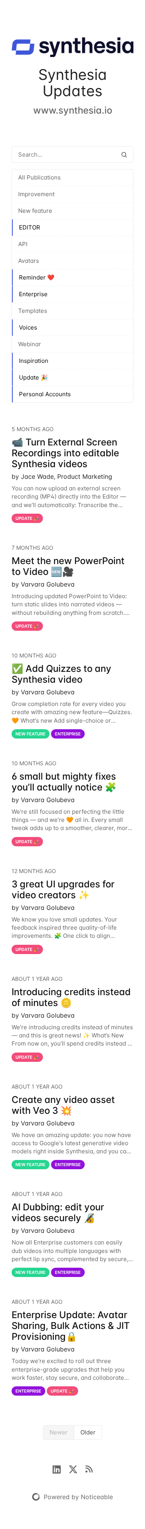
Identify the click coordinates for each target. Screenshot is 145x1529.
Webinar (29, 344)
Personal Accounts (45, 394)
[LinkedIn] (60, 1468)
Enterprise (33, 294)
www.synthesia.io (72, 110)
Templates (32, 310)
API (22, 244)
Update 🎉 (33, 377)
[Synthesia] (72, 48)
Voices (28, 327)
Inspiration (33, 360)
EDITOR (29, 227)
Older (88, 1432)
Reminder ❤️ (37, 277)
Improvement (36, 194)
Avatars (28, 260)
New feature (35, 210)
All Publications (39, 177)
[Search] (124, 154)
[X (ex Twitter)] (76, 1468)
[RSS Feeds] (88, 1468)
